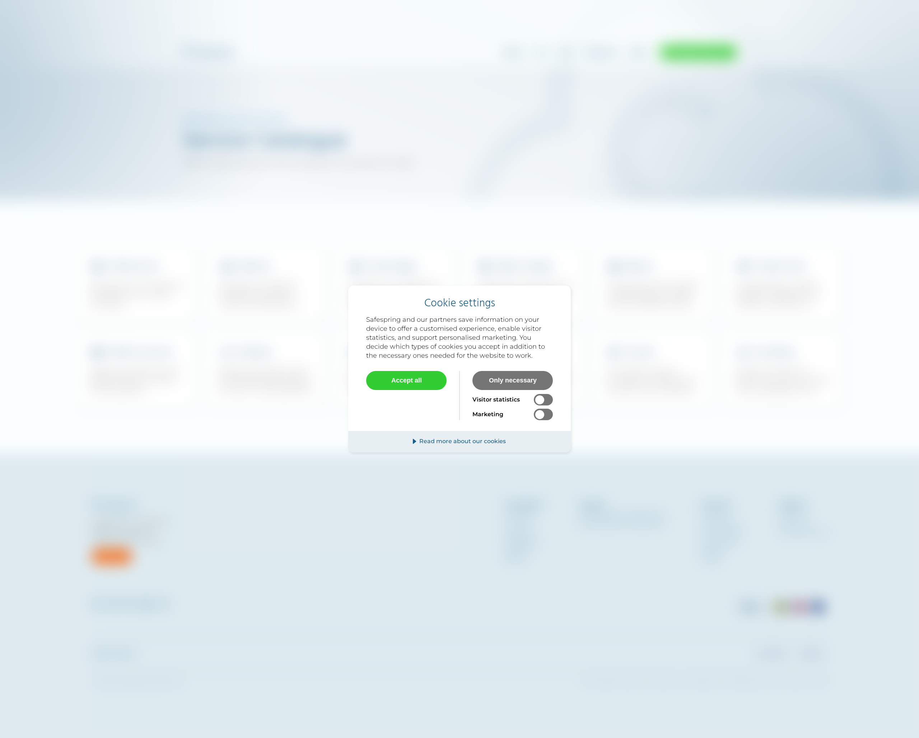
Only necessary (513, 380)
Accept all (406, 380)
